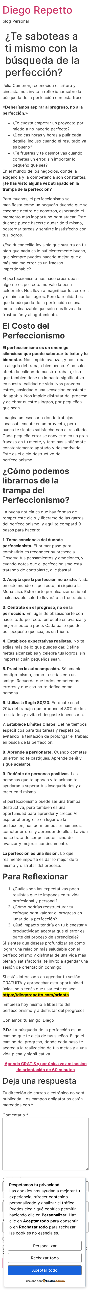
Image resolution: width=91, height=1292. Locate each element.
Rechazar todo (45, 1257)
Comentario (15, 1115)
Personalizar (45, 1245)
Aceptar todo (45, 1270)
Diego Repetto (37, 10)
